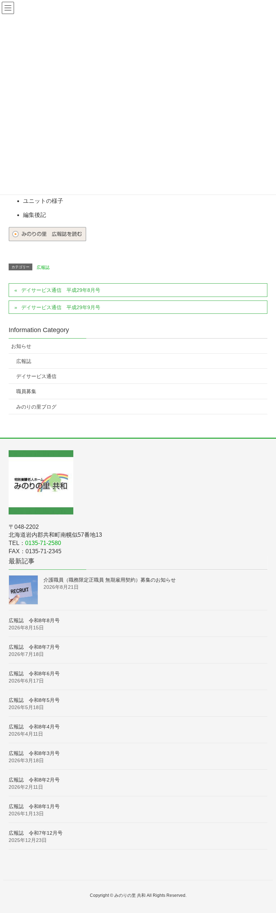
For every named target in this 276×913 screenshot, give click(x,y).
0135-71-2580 (43, 543)
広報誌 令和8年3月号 (34, 753)
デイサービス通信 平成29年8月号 (60, 290)
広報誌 (43, 267)
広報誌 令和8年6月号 (34, 673)
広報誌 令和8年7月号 (34, 647)
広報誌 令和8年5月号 (34, 700)
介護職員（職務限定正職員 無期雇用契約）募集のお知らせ (109, 580)
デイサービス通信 (36, 376)
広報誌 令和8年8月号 (34, 620)
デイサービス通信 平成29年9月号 (60, 307)
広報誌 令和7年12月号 (36, 833)
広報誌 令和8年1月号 (34, 806)
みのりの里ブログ (36, 407)
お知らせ (21, 346)
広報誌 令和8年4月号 (34, 727)
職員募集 (26, 391)
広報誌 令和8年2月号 (34, 780)
